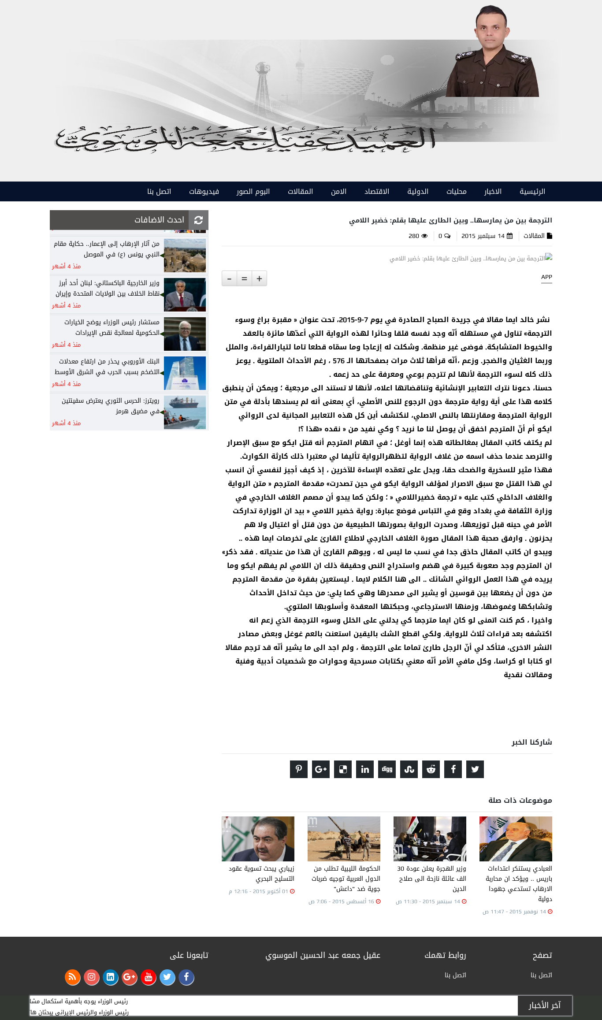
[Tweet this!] (475, 769)
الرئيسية (533, 191)
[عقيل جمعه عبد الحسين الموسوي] (491, 49)
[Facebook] (186, 977)
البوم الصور (253, 191)
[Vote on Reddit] (431, 769)
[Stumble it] (409, 769)
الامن (339, 191)
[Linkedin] (110, 977)
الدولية (418, 191)
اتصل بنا (159, 191)
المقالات (300, 191)
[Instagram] (91, 977)
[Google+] (129, 977)
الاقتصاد (377, 191)
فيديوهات (204, 191)
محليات (456, 191)
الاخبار (493, 191)
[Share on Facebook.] (453, 769)
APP (546, 277)
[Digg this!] (387, 769)
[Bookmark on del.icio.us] (343, 769)
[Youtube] (148, 977)
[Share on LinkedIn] (365, 769)
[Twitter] (167, 977)
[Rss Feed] (72, 977)
